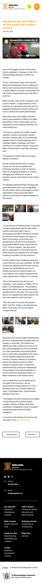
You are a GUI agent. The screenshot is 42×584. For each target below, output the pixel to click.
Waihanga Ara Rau (29, 524)
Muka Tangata (11, 524)
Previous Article (12, 434)
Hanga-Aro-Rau (10, 537)
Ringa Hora (26, 534)
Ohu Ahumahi (9, 510)
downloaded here (23, 420)
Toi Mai (9, 552)
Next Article (32, 434)
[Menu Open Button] (36, 6)
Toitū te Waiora (29, 510)
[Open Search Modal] (29, 6)
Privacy (5, 567)
